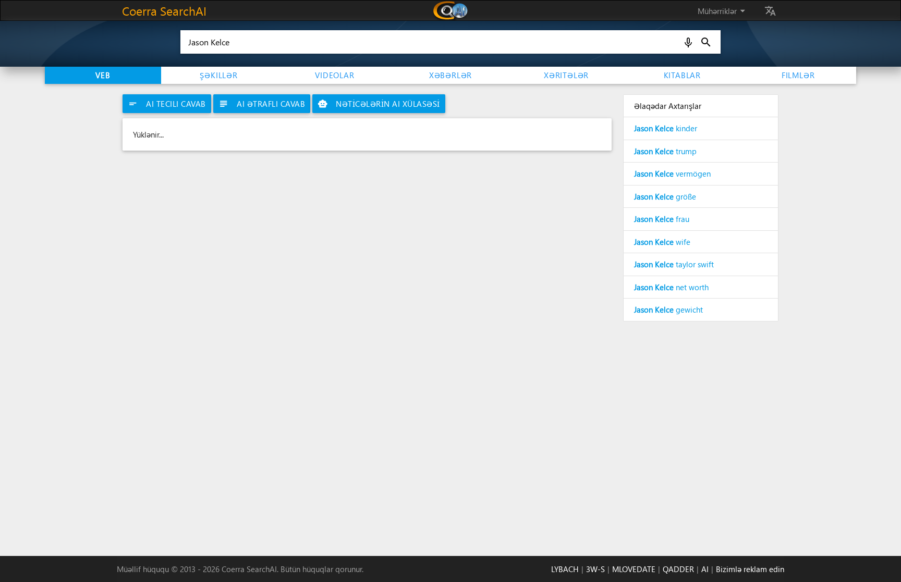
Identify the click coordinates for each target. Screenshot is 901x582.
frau (661, 219)
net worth (671, 287)
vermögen (672, 173)
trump (665, 151)
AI (705, 569)
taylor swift (674, 264)
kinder (665, 128)
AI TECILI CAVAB (167, 103)
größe (665, 196)
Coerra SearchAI (164, 11)
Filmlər (798, 75)
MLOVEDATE (633, 569)
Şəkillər (218, 75)
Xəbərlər (450, 75)
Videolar (334, 75)
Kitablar (682, 75)
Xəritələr (566, 75)
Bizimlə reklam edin (750, 569)
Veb (102, 75)
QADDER (678, 569)
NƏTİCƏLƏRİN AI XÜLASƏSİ (379, 103)
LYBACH (565, 569)
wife (662, 242)
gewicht (668, 309)
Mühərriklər (723, 11)
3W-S (595, 569)
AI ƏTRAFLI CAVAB (261, 103)
